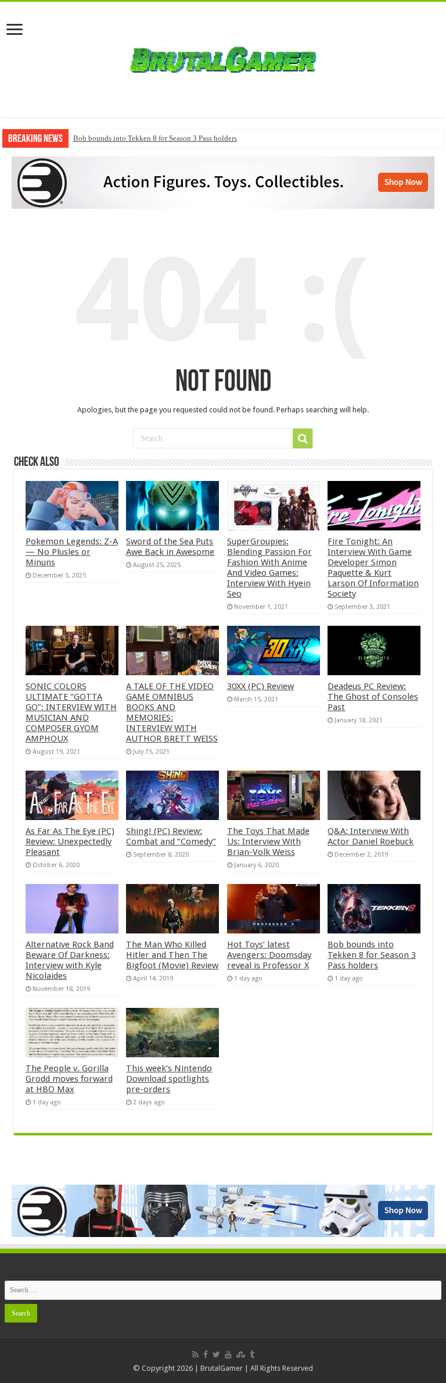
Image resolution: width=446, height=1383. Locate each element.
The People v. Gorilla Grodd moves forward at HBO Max (69, 1079)
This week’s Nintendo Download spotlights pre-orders (169, 1079)
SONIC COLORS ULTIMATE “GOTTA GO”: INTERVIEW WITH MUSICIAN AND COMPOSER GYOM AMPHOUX (71, 712)
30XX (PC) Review (260, 686)
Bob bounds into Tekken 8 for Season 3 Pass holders (155, 138)
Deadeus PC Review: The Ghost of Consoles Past (373, 696)
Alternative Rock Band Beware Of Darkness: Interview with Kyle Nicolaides (70, 960)
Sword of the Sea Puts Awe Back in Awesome (170, 546)
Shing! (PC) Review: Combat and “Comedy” (171, 836)
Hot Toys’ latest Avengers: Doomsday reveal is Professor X (269, 955)
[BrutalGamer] (223, 58)
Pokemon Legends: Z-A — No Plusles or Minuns (72, 552)
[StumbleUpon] (240, 1354)
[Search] (302, 438)
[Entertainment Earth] (223, 181)
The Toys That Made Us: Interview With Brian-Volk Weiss (268, 841)
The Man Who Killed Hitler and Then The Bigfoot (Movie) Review (172, 955)
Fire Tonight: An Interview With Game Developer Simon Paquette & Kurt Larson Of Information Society (373, 567)
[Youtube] (228, 1354)
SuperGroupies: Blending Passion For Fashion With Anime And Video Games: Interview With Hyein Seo (269, 567)
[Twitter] (216, 1354)
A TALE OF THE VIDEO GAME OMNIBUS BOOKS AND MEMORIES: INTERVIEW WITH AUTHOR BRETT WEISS (172, 712)
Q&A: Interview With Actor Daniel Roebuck (370, 836)
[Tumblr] (252, 1354)
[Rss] (195, 1354)
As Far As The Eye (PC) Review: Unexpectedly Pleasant (70, 841)
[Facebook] (205, 1354)
